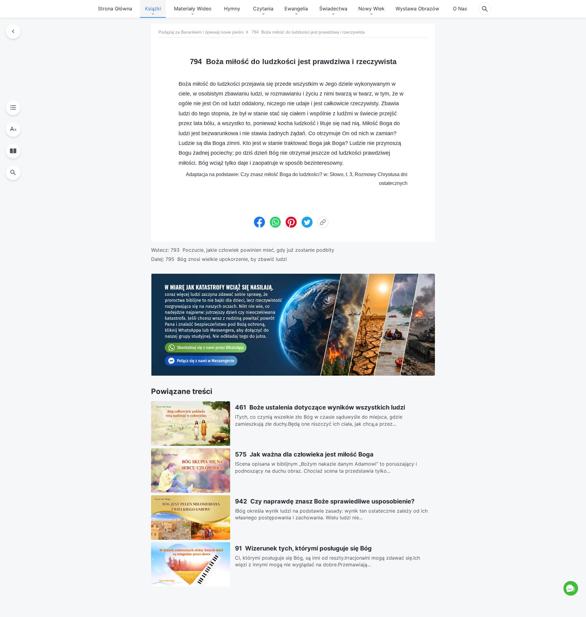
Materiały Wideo (193, 8)
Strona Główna (115, 8)
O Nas (460, 8)
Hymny (232, 8)
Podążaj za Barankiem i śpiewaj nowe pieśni (201, 32)
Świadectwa (333, 8)
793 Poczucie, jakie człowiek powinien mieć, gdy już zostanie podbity (252, 250)
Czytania (263, 8)
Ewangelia (296, 8)
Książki (153, 8)
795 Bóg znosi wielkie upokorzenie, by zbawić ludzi (226, 259)
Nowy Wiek (371, 8)
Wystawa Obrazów (417, 8)
